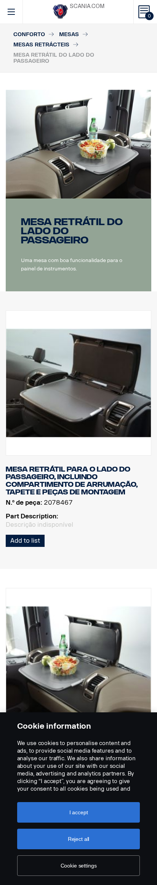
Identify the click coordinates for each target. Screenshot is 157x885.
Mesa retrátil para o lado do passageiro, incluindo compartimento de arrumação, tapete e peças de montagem (72, 481)
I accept (78, 812)
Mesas (69, 34)
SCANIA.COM (87, 6)
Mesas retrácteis (41, 44)
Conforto (29, 34)
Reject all (79, 839)
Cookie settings (79, 866)
